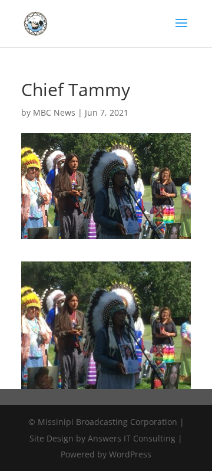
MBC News (54, 112)
